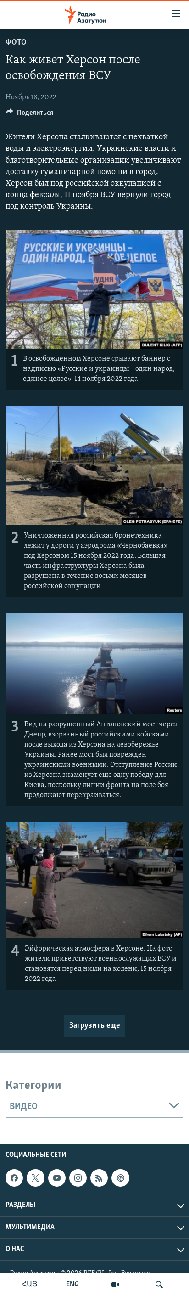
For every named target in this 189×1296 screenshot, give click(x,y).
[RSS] (99, 1178)
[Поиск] (159, 1284)
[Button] (30, 115)
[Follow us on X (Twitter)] (35, 1178)
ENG (72, 1284)
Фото (16, 43)
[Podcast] (120, 1178)
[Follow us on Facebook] (14, 1178)
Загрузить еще (94, 1026)
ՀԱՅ (30, 1284)
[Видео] (115, 1284)
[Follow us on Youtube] (57, 1178)
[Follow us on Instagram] (78, 1178)
